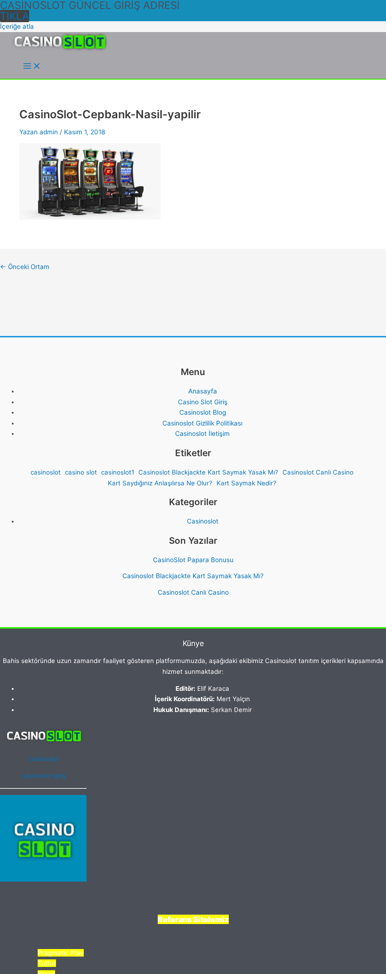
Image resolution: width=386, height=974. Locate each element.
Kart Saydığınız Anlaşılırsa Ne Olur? (160, 483)
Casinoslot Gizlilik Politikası (202, 423)
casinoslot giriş (43, 775)
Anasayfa (202, 391)
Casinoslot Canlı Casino (318, 472)
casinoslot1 (117, 472)
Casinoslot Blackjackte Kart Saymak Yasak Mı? (208, 472)
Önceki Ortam (24, 266)
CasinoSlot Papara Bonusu (193, 560)
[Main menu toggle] (32, 67)
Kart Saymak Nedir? (246, 483)
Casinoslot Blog (202, 412)
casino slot (81, 472)
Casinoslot (202, 521)
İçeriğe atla (17, 26)
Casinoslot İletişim (202, 433)
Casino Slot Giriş (202, 402)
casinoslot (46, 472)
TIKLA (14, 16)
